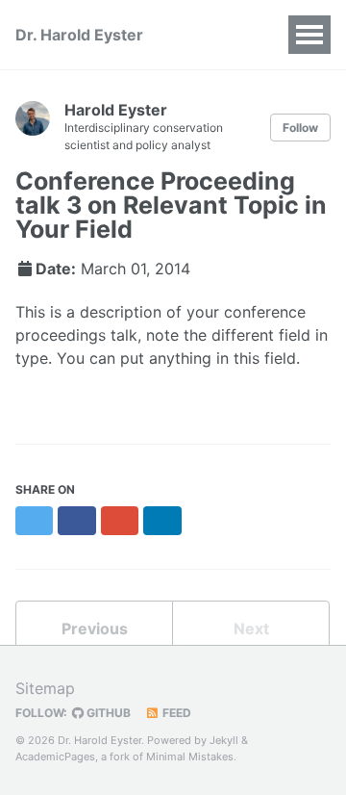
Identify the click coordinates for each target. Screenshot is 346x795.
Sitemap (45, 688)
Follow (300, 127)
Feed (175, 712)
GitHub (107, 712)
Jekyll (224, 740)
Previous (95, 628)
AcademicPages (55, 756)
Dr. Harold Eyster (79, 34)
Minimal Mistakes (190, 756)
